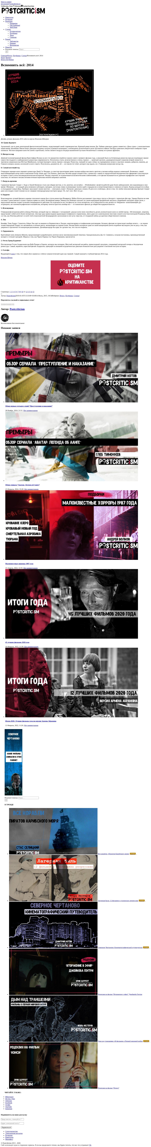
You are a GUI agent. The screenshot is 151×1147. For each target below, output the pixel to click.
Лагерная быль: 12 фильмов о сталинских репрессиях (121, 901)
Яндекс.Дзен (10, 1099)
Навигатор (9, 1137)
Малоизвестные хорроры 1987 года (19, 564)
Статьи (76, 296)
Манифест (9, 1139)
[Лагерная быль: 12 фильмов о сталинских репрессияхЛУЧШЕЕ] (53, 901)
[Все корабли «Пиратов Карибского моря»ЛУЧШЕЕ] (53, 854)
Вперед (8, 58)
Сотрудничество (11, 1131)
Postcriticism (11, 296)
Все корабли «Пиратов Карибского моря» (116, 854)
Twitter (7, 1105)
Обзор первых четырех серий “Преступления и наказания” (29, 406)
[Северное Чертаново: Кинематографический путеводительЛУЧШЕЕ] (53, 947)
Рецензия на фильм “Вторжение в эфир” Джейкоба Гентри (120, 994)
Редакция (8, 1135)
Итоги (3, 60)
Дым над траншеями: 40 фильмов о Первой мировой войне (123, 1041)
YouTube (8, 1107)
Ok (90, 1145)
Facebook (8, 1103)
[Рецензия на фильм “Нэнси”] (53, 1088)
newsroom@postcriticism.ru (10, 4)
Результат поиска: (12, 49)
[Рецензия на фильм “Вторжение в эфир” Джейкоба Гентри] (53, 994)
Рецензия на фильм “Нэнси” (108, 1088)
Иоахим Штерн (6, 258)
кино (13, 254)
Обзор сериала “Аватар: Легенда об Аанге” (22, 485)
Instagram (8, 1109)
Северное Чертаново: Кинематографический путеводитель (123, 947)
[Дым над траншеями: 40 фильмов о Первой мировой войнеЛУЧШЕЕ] (53, 1041)
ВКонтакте (9, 1097)
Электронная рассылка (14, 1133)
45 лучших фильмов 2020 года (17, 642)
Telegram (8, 1101)
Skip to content (6, 2)
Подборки (10, 60)
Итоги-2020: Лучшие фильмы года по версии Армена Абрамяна (30, 721)
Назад (3, 58)
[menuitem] (9, 17)
